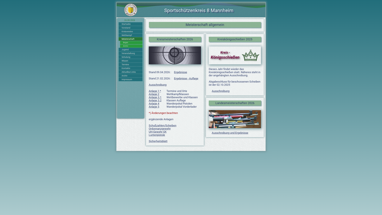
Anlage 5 (154, 106)
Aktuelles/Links (129, 72)
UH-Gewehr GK (158, 131)
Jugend (125, 49)
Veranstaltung (128, 53)
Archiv (125, 46)
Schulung (126, 57)
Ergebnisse (180, 72)
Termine (125, 64)
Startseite (126, 24)
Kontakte (126, 68)
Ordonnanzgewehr (160, 128)
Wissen (125, 61)
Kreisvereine (127, 31)
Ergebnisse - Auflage (186, 78)
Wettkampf (127, 35)
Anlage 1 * (155, 91)
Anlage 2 (154, 94)
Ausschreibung (158, 84)
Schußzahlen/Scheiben (162, 125)
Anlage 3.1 (155, 97)
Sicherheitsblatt (158, 141)
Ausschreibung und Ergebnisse (230, 132)
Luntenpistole (157, 134)
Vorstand (126, 28)
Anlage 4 (154, 103)
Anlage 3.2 (155, 100)
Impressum (127, 79)
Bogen (125, 43)
